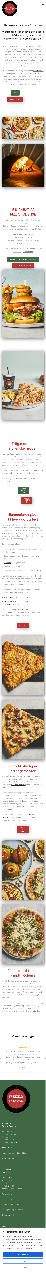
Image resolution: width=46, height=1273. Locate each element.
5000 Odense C (8, 1180)
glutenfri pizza (38, 71)
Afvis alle (23, 1268)
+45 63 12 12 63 (8, 1186)
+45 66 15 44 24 (8, 1140)
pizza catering (14, 476)
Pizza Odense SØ (23, 490)
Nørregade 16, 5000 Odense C (16, 597)
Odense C (17, 252)
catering (34, 995)
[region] (23, 1250)
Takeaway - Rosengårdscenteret (23, 259)
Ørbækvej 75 (7, 1131)
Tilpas (23, 1261)
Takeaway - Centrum (23, 266)
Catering (23, 626)
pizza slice (10, 473)
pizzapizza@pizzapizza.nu (12, 1189)
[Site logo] (10, 8)
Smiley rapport (8, 1158)
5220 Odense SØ (9, 1134)
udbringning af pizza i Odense (30, 229)
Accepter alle (23, 1254)
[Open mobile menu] (42, 3)
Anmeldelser (15, 99)
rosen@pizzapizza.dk (10, 1142)
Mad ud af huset (23, 829)
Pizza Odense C (26, 500)
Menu (15, 93)
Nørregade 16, (7, 1178)
